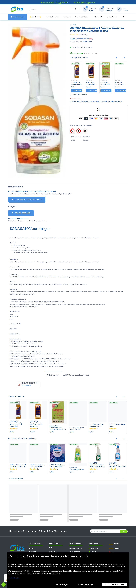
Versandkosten (87, 41)
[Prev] (116, 57)
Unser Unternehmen (75, 552)
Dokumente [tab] (54, 375)
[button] (84, 39)
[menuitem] (17, 17)
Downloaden (27, 385)
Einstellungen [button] (62, 584)
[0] (85, 9)
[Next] (124, 57)
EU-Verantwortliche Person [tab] (77, 375)
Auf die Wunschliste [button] (79, 95)
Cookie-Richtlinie (14, 578)
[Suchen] (75, 9)
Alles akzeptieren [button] (114, 584)
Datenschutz (53, 551)
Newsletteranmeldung (75, 548)
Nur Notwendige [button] (85, 584)
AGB (50, 547)
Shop (74, 24)
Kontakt (31, 548)
